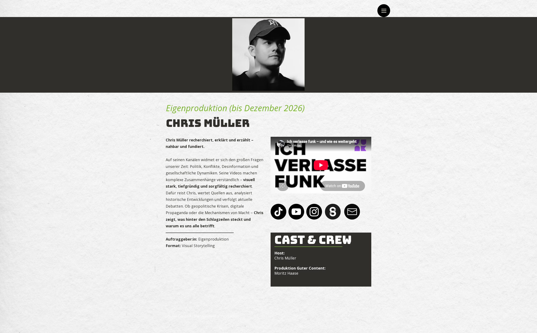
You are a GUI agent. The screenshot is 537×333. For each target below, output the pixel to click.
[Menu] (383, 10)
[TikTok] (278, 212)
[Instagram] (314, 212)
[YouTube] (296, 212)
